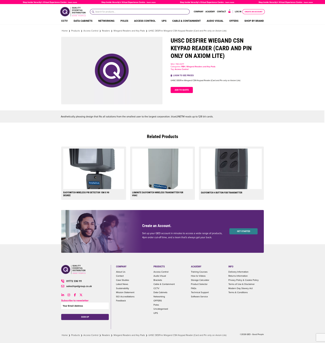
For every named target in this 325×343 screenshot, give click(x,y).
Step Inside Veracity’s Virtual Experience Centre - (44, 2)
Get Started (243, 231)
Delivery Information (238, 271)
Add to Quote (182, 90)
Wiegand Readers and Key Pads (129, 30)
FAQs (193, 288)
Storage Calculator (200, 280)
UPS (164, 20)
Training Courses (199, 271)
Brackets (157, 280)
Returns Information (238, 275)
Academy (210, 11)
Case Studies (122, 280)
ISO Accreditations (125, 296)
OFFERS (157, 300)
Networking (106, 20)
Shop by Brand (254, 20)
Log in (238, 11)
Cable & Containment (186, 20)
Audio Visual (215, 20)
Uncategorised (160, 308)
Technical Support (200, 292)
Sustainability (122, 288)
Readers (106, 30)
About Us (120, 271)
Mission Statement (125, 292)
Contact (221, 11)
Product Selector (199, 284)
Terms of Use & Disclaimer (241, 284)
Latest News (122, 284)
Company (198, 11)
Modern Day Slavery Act (240, 288)
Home (65, 30)
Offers (233, 20)
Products (75, 30)
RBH (183, 66)
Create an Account (254, 12)
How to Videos (198, 275)
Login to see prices (183, 75)
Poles (124, 20)
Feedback (121, 300)
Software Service (199, 296)
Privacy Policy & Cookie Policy (243, 280)
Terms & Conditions (238, 292)
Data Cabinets (83, 20)
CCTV (64, 20)
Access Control (145, 20)
